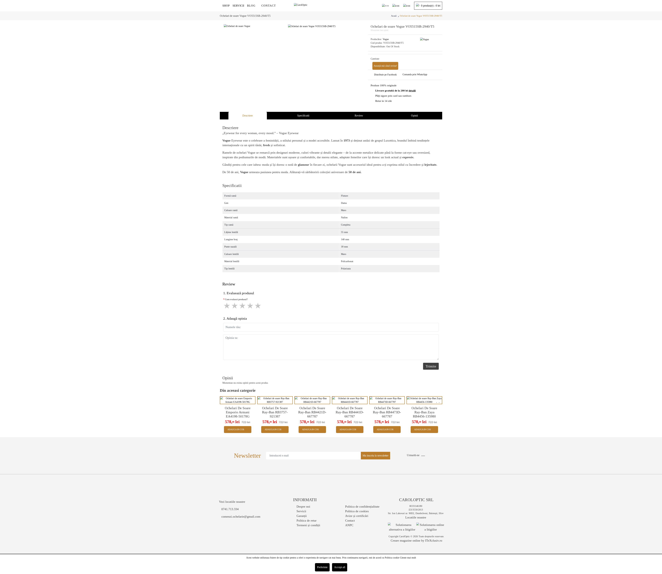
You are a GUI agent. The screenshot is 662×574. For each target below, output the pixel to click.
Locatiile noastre (415, 517)
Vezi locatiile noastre (232, 501)
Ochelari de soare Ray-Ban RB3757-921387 (275, 412)
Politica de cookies (357, 511)
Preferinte (322, 567)
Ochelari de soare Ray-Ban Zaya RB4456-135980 (424, 412)
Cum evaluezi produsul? (236, 299)
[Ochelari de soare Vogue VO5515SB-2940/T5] (311, 26)
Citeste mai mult (408, 557)
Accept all (339, 567)
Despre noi (303, 506)
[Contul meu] (395, 5)
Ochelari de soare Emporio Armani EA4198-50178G (237, 412)
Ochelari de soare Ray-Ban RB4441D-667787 (350, 412)
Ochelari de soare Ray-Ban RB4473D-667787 (387, 412)
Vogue (386, 39)
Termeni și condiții (308, 525)
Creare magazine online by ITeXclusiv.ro (416, 540)
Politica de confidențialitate (362, 506)
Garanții (302, 516)
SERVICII (238, 5)
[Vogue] (424, 39)
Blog (251, 5)
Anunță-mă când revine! (385, 66)
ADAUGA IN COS (235, 429)
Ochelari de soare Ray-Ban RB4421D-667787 (312, 412)
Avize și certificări (356, 516)
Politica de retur (307, 520)
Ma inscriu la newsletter (375, 455)
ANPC (349, 525)
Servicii (301, 511)
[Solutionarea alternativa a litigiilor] (402, 527)
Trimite (431, 366)
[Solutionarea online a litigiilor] (430, 527)
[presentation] (436, 402)
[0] (406, 5)
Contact (268, 5)
